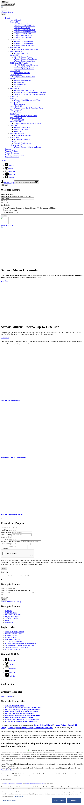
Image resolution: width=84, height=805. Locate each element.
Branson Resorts (11, 636)
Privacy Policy (59, 725)
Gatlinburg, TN (15, 88)
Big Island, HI (19, 82)
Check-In (4, 537)
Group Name (5, 544)
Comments (4, 548)
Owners (3, 160)
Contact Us (9, 622)
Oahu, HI (17, 86)
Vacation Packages (11, 151)
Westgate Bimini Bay (21, 53)
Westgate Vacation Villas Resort (25, 32)
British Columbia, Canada (19, 63)
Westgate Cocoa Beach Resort (24, 77)
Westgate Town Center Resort (24, 30)
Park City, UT (14, 114)
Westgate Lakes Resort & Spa (24, 26)
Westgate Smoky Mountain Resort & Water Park (30, 92)
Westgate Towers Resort (22, 34)
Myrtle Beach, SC (16, 106)
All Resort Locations (12, 649)
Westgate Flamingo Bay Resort (24, 45)
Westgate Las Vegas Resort (23, 43)
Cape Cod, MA (15, 71)
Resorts (7, 18)
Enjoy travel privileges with (21, 711)
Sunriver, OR (14, 137)
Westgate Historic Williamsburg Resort (27, 147)
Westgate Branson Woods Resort (25, 59)
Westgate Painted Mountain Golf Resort (27, 100)
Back (3, 14)
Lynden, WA (14, 96)
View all (14, 706)
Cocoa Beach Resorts (12, 639)
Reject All (74, 800)
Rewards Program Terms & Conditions (12, 783)
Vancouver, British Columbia (24, 69)
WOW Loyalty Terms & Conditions (37, 727)
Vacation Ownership (12, 618)
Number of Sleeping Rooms (10, 541)
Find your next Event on (19, 713)
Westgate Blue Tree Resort (23, 36)
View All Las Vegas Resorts (23, 41)
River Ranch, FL (15, 122)
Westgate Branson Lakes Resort (25, 61)
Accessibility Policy (7, 770)
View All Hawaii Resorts (22, 80)
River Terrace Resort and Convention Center (29, 94)
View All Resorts (15, 20)
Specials (8, 149)
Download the (21, 721)
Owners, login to (22, 719)
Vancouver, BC (15, 141)
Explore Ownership (12, 157)
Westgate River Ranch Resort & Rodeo (27, 123)
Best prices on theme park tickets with (23, 708)
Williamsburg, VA (16, 145)
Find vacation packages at (22, 709)
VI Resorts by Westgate (13, 641)
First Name (5, 528)
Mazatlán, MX (15, 102)
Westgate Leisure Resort (22, 37)
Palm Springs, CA (16, 110)
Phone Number (6, 532)
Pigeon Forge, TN (16, 118)
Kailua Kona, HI (20, 84)
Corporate (8, 611)
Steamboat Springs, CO (18, 133)
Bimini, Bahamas (16, 51)
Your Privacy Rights (64, 728)
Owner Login (9, 183)
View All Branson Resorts (23, 57)
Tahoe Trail (18, 131)
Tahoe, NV (13, 125)
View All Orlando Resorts (23, 24)
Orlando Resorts (11, 637)
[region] (42, 797)
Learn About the (19, 717)
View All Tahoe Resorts (22, 127)
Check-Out (5, 539)
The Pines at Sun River (22, 139)
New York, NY (15, 47)
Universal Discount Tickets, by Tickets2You (20, 643)
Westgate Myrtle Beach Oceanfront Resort (28, 108)
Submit (4, 568)
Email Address (6, 535)
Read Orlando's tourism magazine (22, 715)
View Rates (5, 281)
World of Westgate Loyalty (14, 155)
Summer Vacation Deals (13, 634)
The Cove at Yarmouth (22, 73)
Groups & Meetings (12, 153)
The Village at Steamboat (22, 135)
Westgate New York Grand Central (26, 49)
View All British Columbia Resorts (26, 65)
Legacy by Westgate (12, 616)
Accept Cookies (59, 800)
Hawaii (12, 79)
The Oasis (17, 112)
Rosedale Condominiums (22, 143)
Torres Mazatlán (19, 104)
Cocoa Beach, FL (16, 75)
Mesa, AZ (13, 98)
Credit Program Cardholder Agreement (35, 783)
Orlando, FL (14, 22)
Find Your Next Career (13, 615)
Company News (11, 613)
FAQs (7, 620)
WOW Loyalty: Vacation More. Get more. (19, 645)
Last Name (4, 530)
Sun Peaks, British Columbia (24, 67)
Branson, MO (14, 55)
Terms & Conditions (43, 725)
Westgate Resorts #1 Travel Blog (16, 647)
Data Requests (14, 727)
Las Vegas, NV (15, 39)
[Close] (80, 792)
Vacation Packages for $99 (14, 632)
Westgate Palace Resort (22, 28)
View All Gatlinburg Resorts (24, 90)
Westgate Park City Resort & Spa (25, 116)
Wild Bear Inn (19, 120)
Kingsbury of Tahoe (21, 129)
